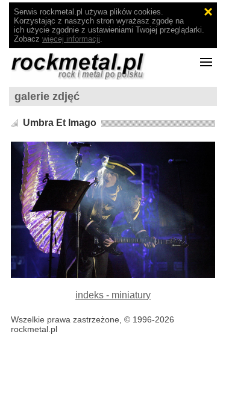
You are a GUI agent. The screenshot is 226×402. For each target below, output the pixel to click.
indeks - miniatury (113, 295)
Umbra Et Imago (59, 123)
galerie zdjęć (47, 96)
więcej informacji (71, 38)
